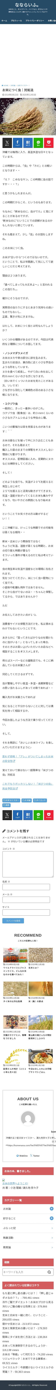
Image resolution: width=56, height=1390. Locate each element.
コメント (8, 849)
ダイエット (41, 800)
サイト (5, 907)
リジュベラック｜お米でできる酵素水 (24, 1358)
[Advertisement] (28, 54)
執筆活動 (8, 1237)
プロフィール (16, 21)
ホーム (4, 21)
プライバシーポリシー (35, 21)
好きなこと (9, 1218)
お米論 (27, 800)
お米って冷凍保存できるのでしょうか (24, 1345)
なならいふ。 (28, 5)
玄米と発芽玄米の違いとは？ (18, 1328)
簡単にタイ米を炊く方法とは (18, 1337)
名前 (6, 881)
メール (7, 894)
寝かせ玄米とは (11, 1323)
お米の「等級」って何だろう (18, 1354)
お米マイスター (12, 800)
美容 (7, 805)
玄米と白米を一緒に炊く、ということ (24, 1315)
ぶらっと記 (9, 1228)
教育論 (7, 1247)
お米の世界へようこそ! (15, 1183)
